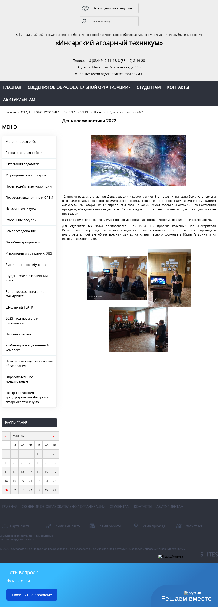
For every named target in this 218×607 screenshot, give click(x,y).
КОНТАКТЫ (178, 87)
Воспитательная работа (24, 152)
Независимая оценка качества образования (29, 363)
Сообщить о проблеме (32, 594)
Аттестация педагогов (22, 164)
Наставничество (18, 334)
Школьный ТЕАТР (19, 307)
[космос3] (169, 278)
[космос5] (138, 329)
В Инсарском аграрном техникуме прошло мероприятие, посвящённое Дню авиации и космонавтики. (138, 220)
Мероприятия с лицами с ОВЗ (29, 253)
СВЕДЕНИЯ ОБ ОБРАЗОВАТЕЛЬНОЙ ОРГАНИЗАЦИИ (78, 87)
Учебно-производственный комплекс (27, 347)
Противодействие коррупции (29, 186)
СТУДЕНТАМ (149, 87)
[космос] (138, 160)
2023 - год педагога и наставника (22, 320)
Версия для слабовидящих (112, 8)
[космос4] (117, 278)
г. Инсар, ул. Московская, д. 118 (115, 67)
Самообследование (21, 231)
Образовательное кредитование (19, 379)
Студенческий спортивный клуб (27, 278)
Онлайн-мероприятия (23, 242)
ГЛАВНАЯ (12, 87)
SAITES (209, 555)
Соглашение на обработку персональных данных (26, 536)
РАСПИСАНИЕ (16, 422)
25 (6, 489)
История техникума (21, 208)
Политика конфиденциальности (17, 540)
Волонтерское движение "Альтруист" (25, 293)
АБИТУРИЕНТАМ (19, 99)
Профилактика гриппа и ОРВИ (29, 197)
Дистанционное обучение (26, 264)
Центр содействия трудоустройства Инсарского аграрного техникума (28, 397)
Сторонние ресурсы (21, 220)
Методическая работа (22, 141)
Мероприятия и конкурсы (26, 175)
